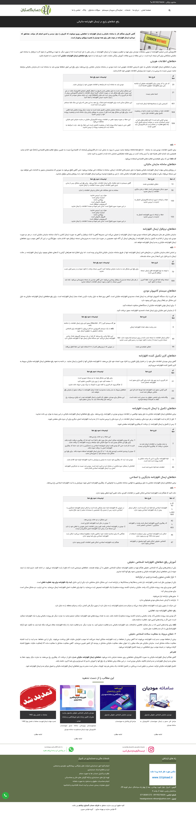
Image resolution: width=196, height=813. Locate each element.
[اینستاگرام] (138, 749)
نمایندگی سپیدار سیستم (112, 10)
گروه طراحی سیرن (87, 809)
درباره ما (136, 10)
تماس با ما (76, 10)
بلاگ (84, 10)
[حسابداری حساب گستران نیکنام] (38, 10)
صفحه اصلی (146, 10)
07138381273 (146, 795)
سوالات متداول (94, 10)
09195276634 (158, 2)
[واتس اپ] (58, 749)
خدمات (127, 10)
